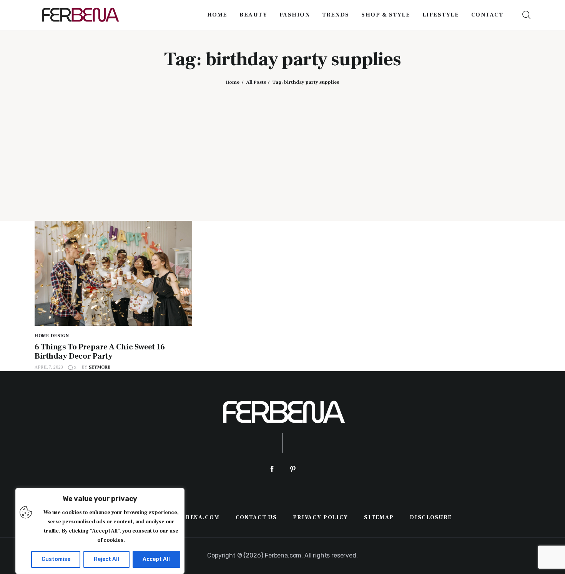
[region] (99, 531)
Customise (56, 559)
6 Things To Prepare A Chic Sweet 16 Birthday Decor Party (100, 351)
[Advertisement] (282, 147)
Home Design (52, 336)
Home (232, 82)
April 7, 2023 (49, 367)
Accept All (156, 559)
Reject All (106, 559)
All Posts (256, 82)
